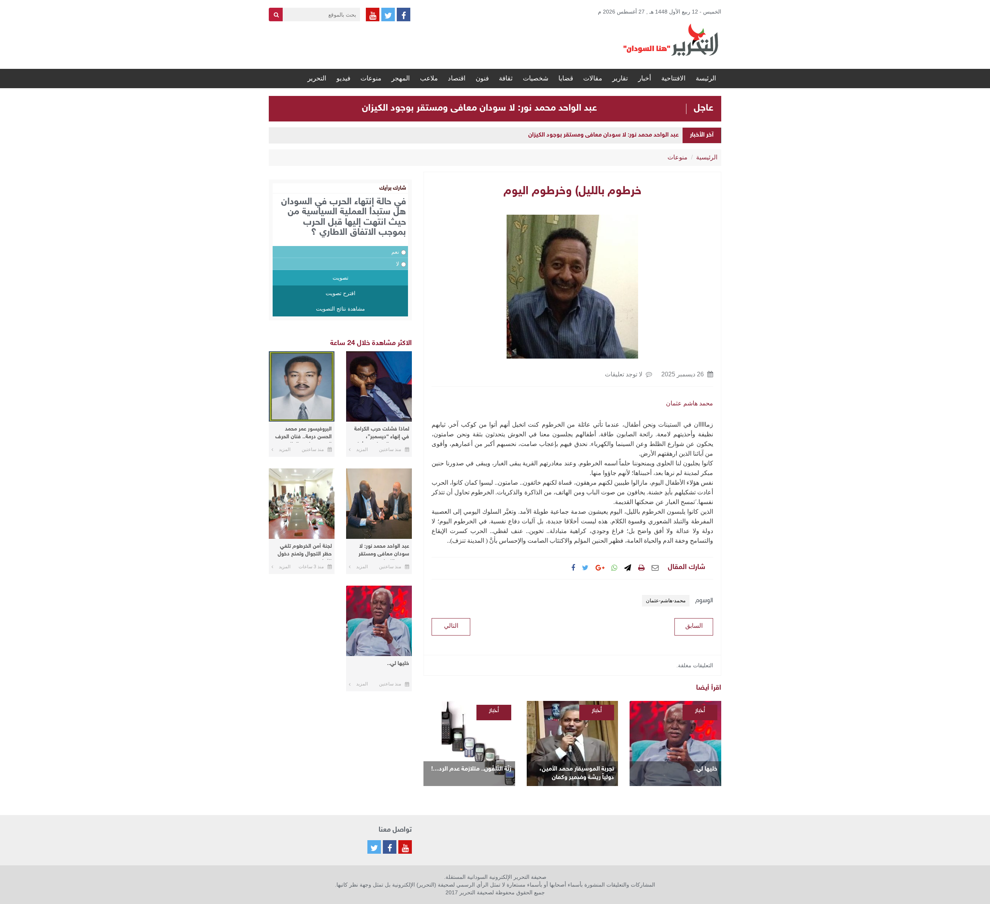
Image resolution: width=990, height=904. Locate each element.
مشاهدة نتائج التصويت (340, 309)
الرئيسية (706, 157)
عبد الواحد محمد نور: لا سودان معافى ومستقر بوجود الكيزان (479, 108)
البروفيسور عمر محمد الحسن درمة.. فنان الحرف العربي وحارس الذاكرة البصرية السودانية (303, 434)
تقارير (620, 78)
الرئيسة (706, 78)
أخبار (644, 78)
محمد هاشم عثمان (689, 403)
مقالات (592, 78)
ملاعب (429, 78)
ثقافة (506, 78)
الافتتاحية (673, 78)
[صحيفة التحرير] (671, 39)
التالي (451, 625)
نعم (395, 252)
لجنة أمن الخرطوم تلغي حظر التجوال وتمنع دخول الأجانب (305, 551)
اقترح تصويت (340, 293)
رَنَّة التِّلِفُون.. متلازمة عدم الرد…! (471, 769)
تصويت (340, 278)
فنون (482, 78)
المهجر (400, 78)
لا (397, 264)
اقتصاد (457, 78)
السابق (694, 625)
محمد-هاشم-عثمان (666, 600)
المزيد (362, 449)
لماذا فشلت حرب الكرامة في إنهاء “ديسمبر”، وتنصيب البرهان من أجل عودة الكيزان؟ (381, 434)
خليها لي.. (705, 769)
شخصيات (535, 78)
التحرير (316, 78)
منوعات (370, 78)
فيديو (343, 78)
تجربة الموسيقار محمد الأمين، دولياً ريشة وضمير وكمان (576, 773)
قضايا (565, 78)
